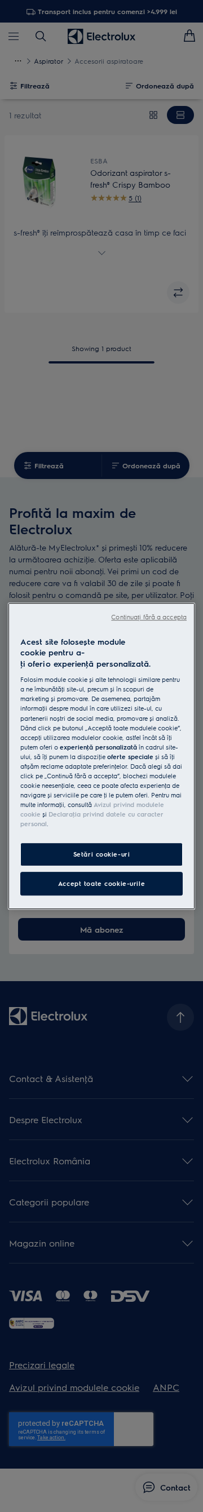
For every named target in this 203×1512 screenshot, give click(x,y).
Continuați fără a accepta (149, 616)
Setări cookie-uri (101, 854)
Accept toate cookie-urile (101, 883)
